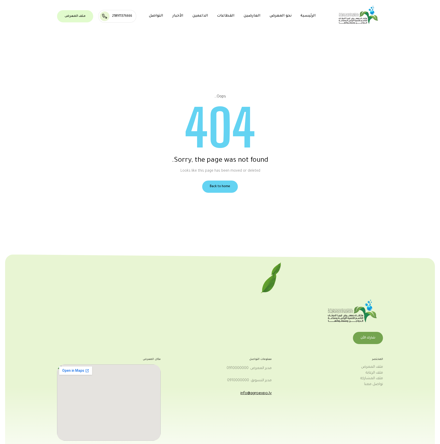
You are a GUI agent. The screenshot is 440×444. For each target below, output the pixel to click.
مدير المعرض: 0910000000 (249, 368)
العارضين (252, 16)
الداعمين (200, 16)
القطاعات (226, 16)
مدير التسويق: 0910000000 (249, 381)
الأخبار (177, 16)
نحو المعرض (281, 16)
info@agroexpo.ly (256, 392)
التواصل (156, 16)
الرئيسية (308, 16)
